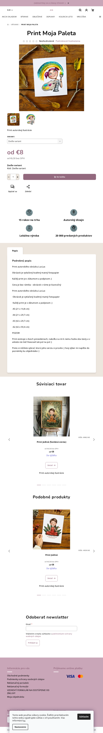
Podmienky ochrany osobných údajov (25, 679)
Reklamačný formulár (18, 686)
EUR (9, 10)
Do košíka (61, 177)
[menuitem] (9, 17)
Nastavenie (20, 727)
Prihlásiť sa (33, 643)
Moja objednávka (15, 696)
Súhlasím (84, 716)
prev (9, 440)
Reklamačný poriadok (18, 683)
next (94, 440)
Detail (50, 465)
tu (24, 720)
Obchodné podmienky (18, 675)
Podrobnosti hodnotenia (68, 41)
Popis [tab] (15, 250)
